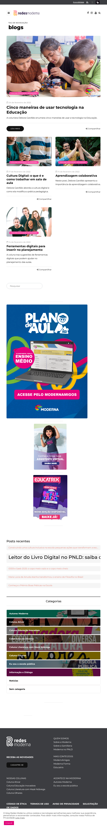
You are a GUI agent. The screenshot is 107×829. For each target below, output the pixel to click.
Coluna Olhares (14, 793)
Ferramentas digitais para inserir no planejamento (26, 248)
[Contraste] (92, 2)
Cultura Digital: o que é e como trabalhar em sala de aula (27, 179)
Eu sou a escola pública (66, 785)
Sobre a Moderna (62, 742)
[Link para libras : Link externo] (97, 2)
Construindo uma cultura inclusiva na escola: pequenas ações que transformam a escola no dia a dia (54, 547)
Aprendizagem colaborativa (76, 175)
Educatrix (59, 767)
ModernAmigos (62, 760)
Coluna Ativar (13, 782)
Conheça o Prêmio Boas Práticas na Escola (30, 585)
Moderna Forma (62, 764)
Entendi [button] (8, 823)
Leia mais (15, 129)
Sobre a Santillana (63, 746)
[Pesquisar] (38, 286)
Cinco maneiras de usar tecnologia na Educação (45, 110)
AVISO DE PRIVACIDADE (66, 804)
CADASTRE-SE (17, 765)
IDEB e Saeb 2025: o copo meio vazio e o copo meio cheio (38, 568)
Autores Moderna (63, 782)
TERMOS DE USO (39, 804)
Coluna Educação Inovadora (24, 93)
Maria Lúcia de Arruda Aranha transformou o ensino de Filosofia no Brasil (45, 577)
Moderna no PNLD (63, 749)
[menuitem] (78, 2)
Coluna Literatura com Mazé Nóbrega (26, 789)
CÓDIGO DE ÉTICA (17, 804)
